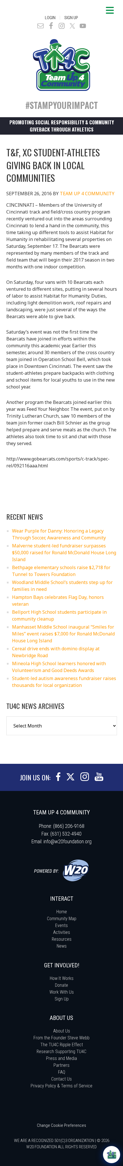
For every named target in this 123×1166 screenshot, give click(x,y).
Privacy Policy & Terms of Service (61, 1086)
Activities (61, 932)
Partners (61, 1065)
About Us (61, 1031)
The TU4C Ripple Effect (61, 1044)
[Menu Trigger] (110, 10)
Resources (62, 939)
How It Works (62, 978)
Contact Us (61, 1079)
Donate (61, 985)
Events (61, 925)
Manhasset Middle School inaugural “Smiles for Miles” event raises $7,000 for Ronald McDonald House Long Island (63, 634)
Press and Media (61, 1058)
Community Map (61, 918)
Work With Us (61, 992)
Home (61, 911)
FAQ (61, 1072)
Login (50, 17)
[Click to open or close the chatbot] (111, 1154)
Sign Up (71, 17)
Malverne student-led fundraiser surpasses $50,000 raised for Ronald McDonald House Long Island (64, 553)
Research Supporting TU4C (61, 1051)
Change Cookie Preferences (61, 1125)
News (62, 946)
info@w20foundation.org (67, 841)
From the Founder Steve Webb (61, 1038)
